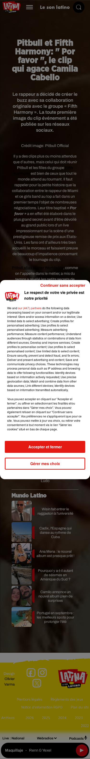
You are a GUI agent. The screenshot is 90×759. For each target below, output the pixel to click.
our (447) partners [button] (30, 308)
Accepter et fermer (45, 447)
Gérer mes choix (45, 463)
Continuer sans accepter (62, 285)
